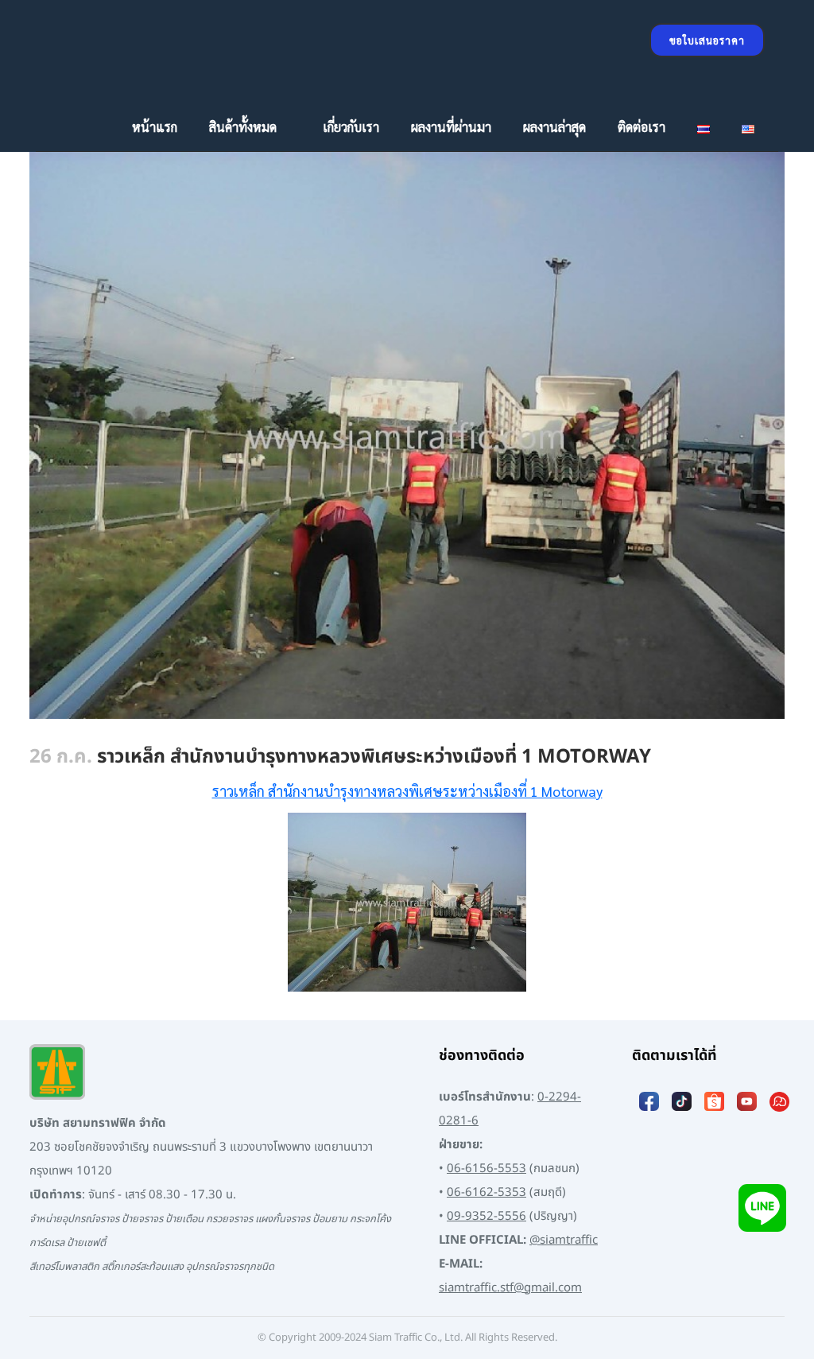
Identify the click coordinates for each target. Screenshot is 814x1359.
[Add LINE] (762, 1207)
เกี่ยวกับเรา (351, 126)
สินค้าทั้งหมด (243, 126)
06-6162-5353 (486, 1192)
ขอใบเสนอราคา (707, 40)
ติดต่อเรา (641, 126)
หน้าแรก (154, 126)
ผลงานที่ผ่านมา (451, 126)
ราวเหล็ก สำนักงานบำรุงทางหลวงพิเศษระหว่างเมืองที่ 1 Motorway (407, 791)
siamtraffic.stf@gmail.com (510, 1288)
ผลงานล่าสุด (554, 126)
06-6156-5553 (486, 1168)
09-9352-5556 (486, 1216)
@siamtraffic (563, 1240)
